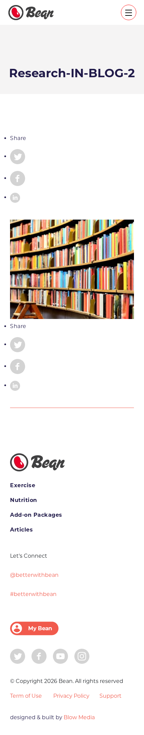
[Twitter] (17, 656)
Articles (21, 529)
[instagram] (81, 656)
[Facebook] (39, 656)
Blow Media (78, 717)
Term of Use (26, 696)
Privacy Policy (71, 696)
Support (110, 696)
